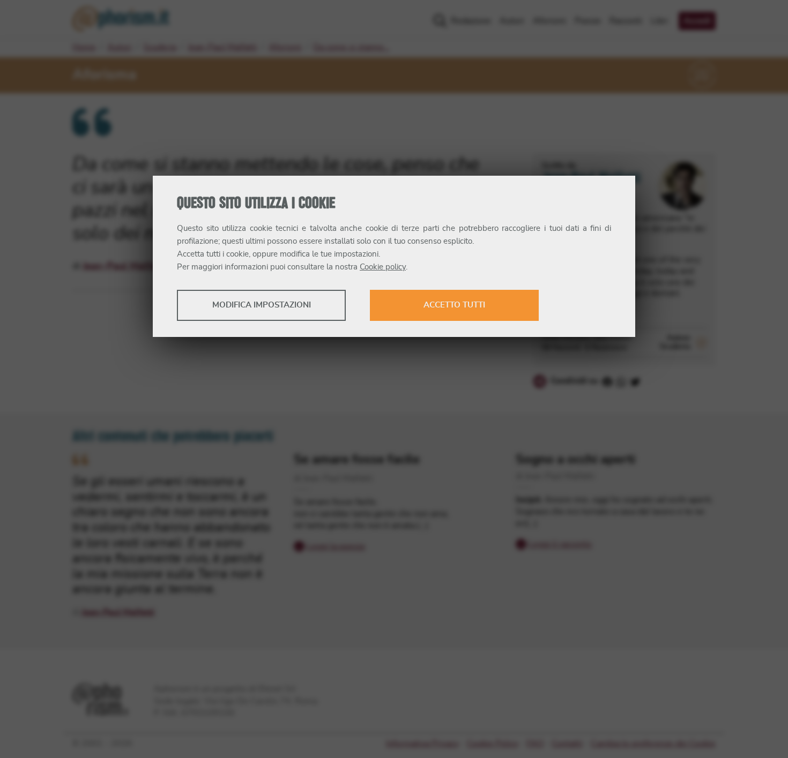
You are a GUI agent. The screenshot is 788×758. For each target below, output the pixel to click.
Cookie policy (383, 267)
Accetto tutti (454, 305)
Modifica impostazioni (261, 305)
